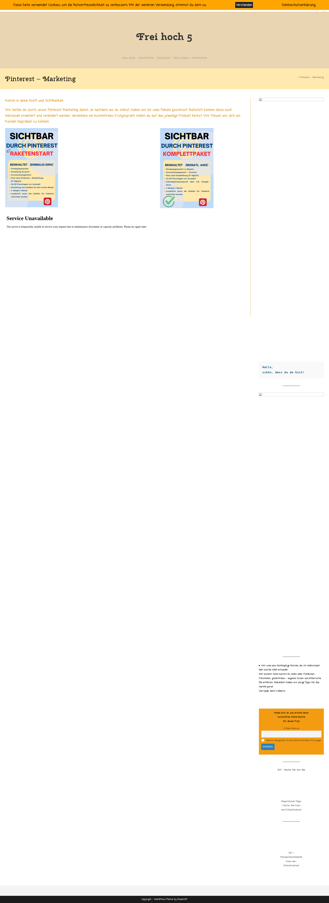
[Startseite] (296, 77)
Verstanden (244, 5)
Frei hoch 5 (164, 36)
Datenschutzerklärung (299, 5)
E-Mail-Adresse (291, 728)
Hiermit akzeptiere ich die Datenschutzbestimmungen (293, 740)
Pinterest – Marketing (312, 77)
